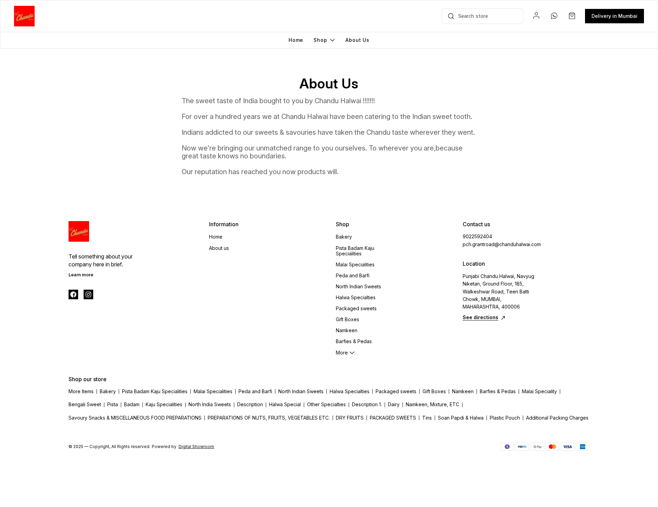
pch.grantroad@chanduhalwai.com (500, 244)
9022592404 (477, 236)
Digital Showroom (196, 446)
